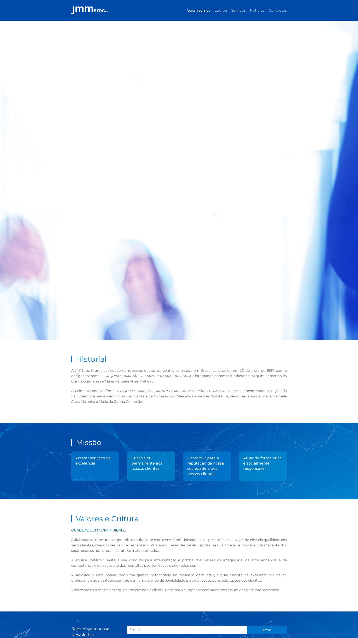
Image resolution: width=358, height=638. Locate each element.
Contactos (277, 10)
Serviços (238, 10)
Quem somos (198, 10)
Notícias (257, 10)
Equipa (220, 10)
